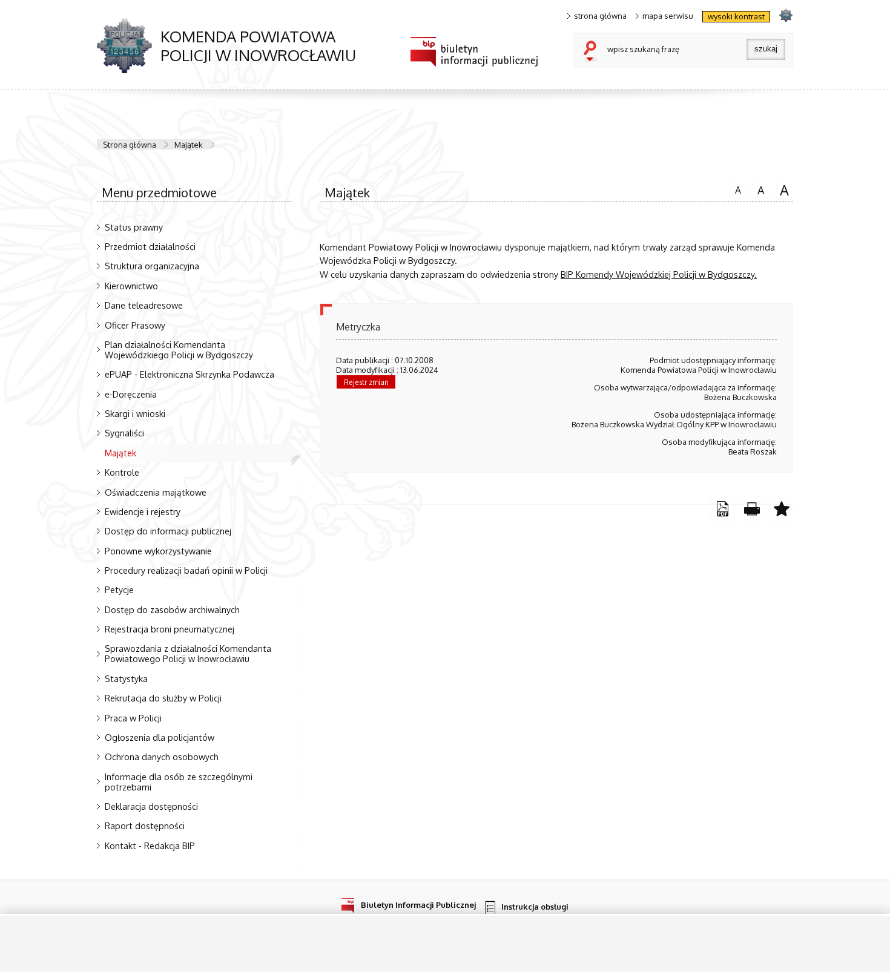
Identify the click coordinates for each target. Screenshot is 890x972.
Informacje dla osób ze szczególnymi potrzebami (178, 781)
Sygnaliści (124, 432)
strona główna (600, 16)
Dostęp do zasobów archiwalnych (172, 609)
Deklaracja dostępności (151, 806)
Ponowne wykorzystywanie (158, 550)
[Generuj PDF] (722, 509)
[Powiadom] (781, 509)
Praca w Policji (133, 717)
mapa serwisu (667, 16)
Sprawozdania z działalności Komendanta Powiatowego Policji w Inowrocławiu (188, 653)
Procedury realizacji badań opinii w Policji (186, 570)
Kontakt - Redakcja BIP (150, 845)
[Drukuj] (751, 509)
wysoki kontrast (736, 16)
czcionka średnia (759, 189)
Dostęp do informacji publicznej (168, 530)
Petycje (119, 589)
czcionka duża (782, 189)
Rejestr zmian (366, 382)
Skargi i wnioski (135, 413)
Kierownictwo (131, 285)
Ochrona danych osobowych (162, 756)
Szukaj (593, 52)
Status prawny (134, 227)
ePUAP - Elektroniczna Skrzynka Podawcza (189, 374)
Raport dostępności (145, 825)
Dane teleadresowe (144, 305)
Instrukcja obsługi (535, 906)
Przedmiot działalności (150, 246)
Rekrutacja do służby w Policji (163, 697)
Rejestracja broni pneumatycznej (169, 628)
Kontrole (122, 472)
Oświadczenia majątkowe (155, 492)
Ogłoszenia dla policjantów (159, 737)
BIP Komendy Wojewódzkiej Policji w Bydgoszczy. (659, 274)
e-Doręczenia (131, 394)
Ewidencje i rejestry (142, 511)
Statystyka (126, 678)
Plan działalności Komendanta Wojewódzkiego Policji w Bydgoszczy (179, 349)
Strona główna (129, 144)
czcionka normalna (735, 188)
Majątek (188, 144)
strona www (785, 14)
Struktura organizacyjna (152, 265)
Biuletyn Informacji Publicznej (418, 904)
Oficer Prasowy (135, 325)
